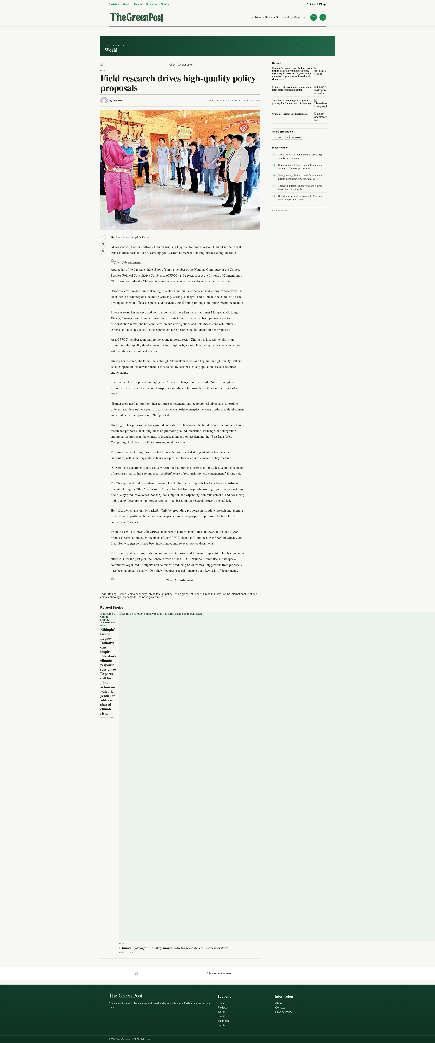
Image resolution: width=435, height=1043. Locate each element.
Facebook (278, 137)
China (122, 594)
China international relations (240, 594)
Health (138, 4)
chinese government (151, 597)
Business (151, 4)
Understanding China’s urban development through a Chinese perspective (300, 166)
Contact (280, 1007)
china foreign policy (160, 594)
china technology (110, 597)
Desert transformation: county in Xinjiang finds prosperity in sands (300, 197)
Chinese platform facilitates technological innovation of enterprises (300, 187)
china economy (137, 594)
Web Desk (118, 100)
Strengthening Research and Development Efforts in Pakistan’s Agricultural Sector (300, 176)
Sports (165, 4)
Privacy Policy (283, 1012)
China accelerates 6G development (290, 114)
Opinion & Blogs (316, 4)
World (126, 4)
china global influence (188, 594)
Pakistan (114, 4)
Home (221, 1003)
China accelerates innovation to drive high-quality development (300, 156)
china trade (129, 597)
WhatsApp (297, 137)
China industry (212, 594)
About (278, 1003)
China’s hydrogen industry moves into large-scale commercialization (173, 948)
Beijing (112, 594)
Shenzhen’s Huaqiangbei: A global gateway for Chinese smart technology (291, 102)
